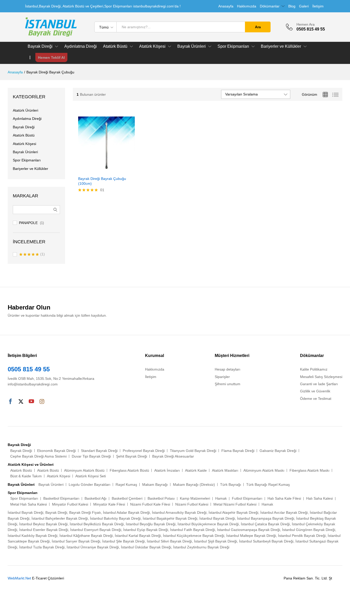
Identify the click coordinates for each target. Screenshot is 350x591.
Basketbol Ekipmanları (61, 498)
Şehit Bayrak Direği (131, 456)
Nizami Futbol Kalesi (191, 504)
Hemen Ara (305, 24)
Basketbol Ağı (96, 498)
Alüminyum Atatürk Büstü (84, 470)
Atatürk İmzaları (167, 470)
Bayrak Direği (24, 127)
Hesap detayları (227, 369)
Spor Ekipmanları (27, 160)
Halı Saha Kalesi (319, 498)
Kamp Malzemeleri (195, 498)
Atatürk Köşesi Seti (90, 476)
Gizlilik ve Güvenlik (315, 391)
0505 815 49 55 (29, 369)
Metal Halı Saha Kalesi (28, 504)
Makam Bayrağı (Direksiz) (194, 484)
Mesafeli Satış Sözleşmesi (321, 377)
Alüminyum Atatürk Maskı (263, 470)
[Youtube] (31, 402)
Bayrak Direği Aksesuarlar (173, 456)
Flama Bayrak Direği (237, 451)
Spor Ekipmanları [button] (233, 46)
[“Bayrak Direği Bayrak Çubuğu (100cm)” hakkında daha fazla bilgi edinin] (100, 170)
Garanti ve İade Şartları (319, 384)
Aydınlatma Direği (80, 46)
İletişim (318, 6)
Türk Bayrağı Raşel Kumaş (268, 484)
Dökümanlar (270, 6)
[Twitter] (21, 402)
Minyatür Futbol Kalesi (70, 504)
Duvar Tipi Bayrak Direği (91, 456)
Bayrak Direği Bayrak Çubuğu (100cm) (102, 181)
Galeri (304, 6)
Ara (258, 27)
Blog (291, 6)
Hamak (221, 498)
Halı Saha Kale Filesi (284, 498)
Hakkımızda (246, 6)
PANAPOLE (28, 223)
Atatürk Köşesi (24, 144)
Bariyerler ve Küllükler (30, 169)
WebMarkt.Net (19, 578)
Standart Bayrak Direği (99, 451)
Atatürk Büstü (24, 135)
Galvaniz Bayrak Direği (278, 451)
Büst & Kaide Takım (26, 476)
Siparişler (222, 377)
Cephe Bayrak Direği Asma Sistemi (38, 456)
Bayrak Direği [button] (40, 46)
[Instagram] (42, 402)
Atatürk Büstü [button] (115, 46)
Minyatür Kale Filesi (109, 504)
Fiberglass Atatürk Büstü (129, 470)
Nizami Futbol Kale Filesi (150, 504)
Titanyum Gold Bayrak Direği (193, 451)
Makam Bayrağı (155, 484)
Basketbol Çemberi (127, 498)
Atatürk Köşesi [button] (152, 46)
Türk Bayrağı (230, 484)
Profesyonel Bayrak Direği (144, 451)
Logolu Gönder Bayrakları (89, 484)
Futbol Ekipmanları (247, 498)
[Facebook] (10, 402)
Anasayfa (225, 6)
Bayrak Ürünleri (25, 152)
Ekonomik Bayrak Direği (56, 451)
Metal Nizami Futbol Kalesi (234, 504)
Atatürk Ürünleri (25, 110)
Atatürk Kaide (196, 470)
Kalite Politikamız (313, 369)
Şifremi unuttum (227, 384)
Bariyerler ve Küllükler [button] (281, 46)
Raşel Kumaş (126, 484)
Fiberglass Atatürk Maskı (310, 470)
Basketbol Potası (161, 498)
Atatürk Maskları (225, 470)
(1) (32, 254)
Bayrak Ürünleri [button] (191, 46)
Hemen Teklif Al (51, 57)
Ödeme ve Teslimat (315, 398)
